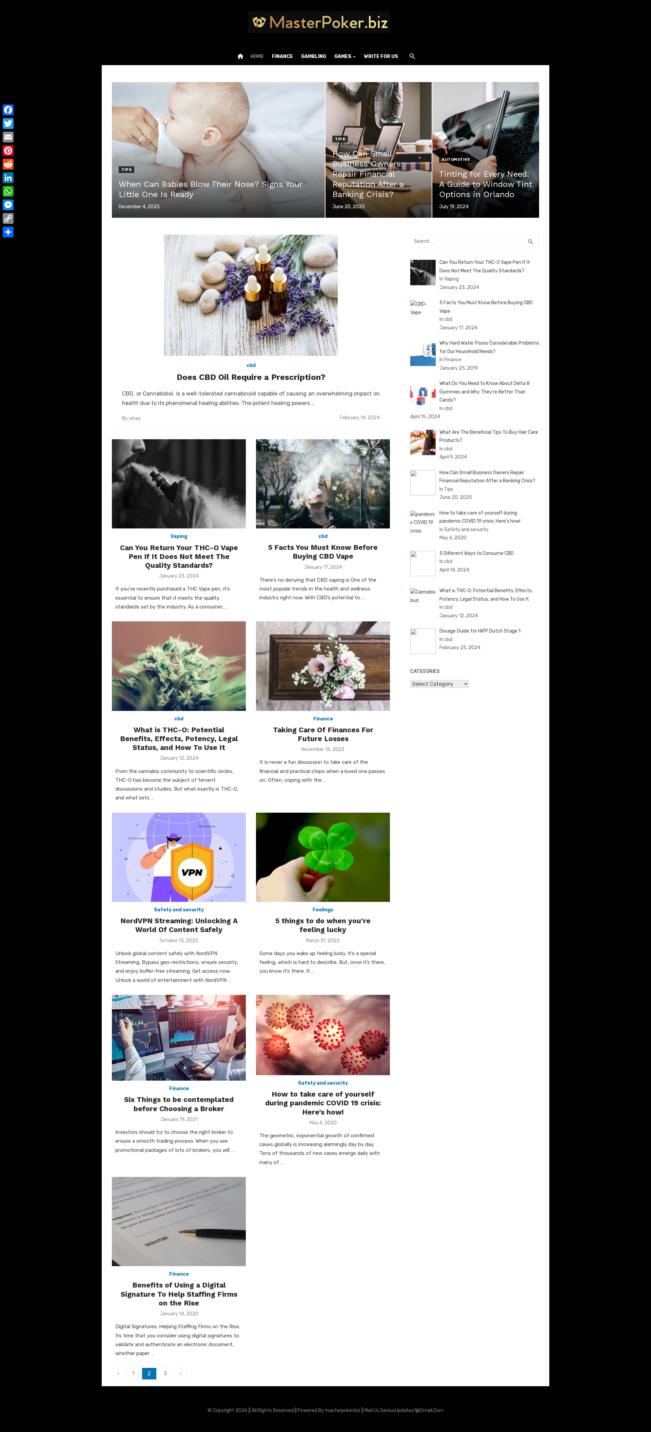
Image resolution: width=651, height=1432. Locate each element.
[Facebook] (8, 110)
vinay (135, 418)
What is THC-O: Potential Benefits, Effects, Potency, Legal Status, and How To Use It (179, 738)
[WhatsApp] (8, 191)
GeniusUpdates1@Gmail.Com (411, 1410)
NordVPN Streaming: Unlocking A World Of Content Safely (179, 925)
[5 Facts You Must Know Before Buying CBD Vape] (323, 483)
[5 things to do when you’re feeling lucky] (323, 857)
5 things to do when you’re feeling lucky (323, 925)
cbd (251, 365)
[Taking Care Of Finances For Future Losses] (323, 666)
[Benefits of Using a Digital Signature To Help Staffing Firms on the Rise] (179, 1221)
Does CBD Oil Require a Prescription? (251, 377)
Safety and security (179, 910)
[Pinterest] (8, 150)
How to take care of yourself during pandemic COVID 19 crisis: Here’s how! (323, 1103)
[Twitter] (8, 123)
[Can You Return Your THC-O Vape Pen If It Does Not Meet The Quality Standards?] (179, 483)
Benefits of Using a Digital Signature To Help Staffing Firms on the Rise (179, 1294)
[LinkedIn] (8, 178)
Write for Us (381, 56)
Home (257, 56)
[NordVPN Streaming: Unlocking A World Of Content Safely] (179, 857)
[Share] (8, 232)
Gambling (313, 56)
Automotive (456, 159)
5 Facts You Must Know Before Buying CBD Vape (323, 551)
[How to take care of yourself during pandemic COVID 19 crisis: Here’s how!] (323, 1035)
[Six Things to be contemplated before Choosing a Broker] (179, 1038)
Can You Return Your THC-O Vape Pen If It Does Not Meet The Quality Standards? (179, 556)
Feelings (323, 910)
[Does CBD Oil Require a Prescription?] (251, 295)
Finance (282, 56)
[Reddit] (8, 164)
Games (342, 56)
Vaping (179, 536)
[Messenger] (8, 205)
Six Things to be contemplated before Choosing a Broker (179, 1103)
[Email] (8, 137)
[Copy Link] (8, 218)
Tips (126, 170)
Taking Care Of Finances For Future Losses (323, 734)
